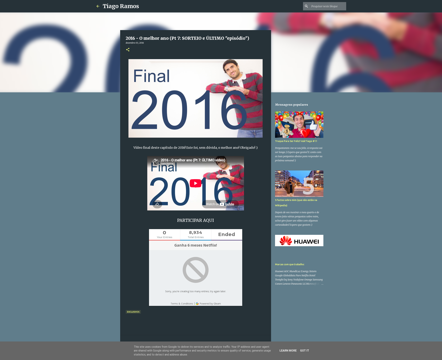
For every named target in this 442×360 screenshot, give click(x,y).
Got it (304, 350)
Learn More (288, 350)
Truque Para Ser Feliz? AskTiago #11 (296, 141)
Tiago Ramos (121, 6)
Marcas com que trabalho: (289, 264)
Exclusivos (133, 312)
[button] (128, 50)
